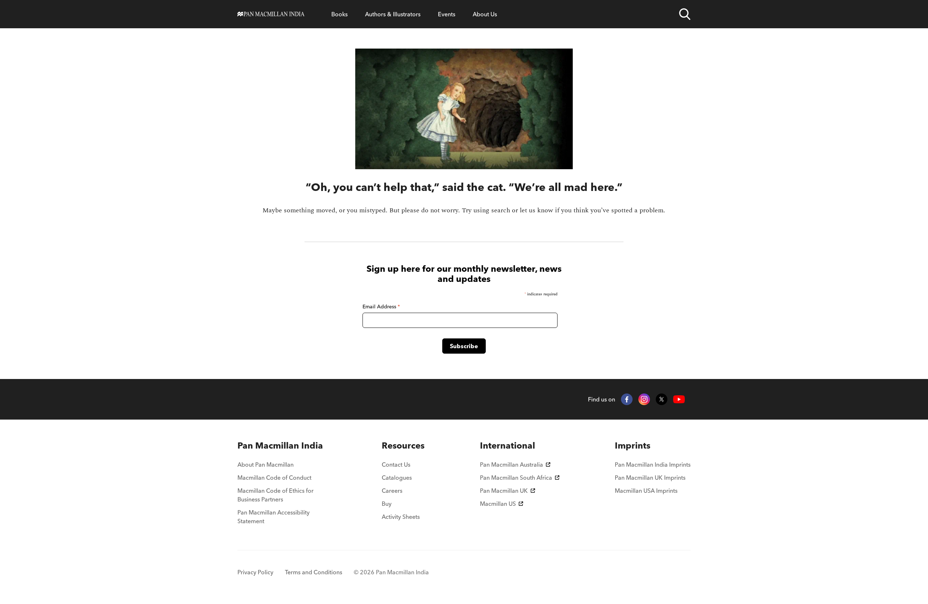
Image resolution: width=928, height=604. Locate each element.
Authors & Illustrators (392, 14)
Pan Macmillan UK (504, 490)
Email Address (381, 306)
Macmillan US (498, 503)
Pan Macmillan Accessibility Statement (273, 517)
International (507, 445)
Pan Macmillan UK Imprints (650, 477)
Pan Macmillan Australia (511, 464)
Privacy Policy (255, 572)
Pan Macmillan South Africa (516, 477)
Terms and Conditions (313, 572)
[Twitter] (661, 399)
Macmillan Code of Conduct (274, 477)
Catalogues (397, 477)
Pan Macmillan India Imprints (653, 464)
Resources (403, 445)
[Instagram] (644, 399)
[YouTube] (679, 399)
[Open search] (685, 14)
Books (339, 14)
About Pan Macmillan (265, 464)
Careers (392, 490)
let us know (536, 210)
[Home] (270, 14)
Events (446, 14)
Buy (387, 503)
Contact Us (396, 464)
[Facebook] (627, 399)
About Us (485, 14)
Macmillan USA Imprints (646, 490)
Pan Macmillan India (280, 445)
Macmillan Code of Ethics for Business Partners (275, 495)
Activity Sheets (401, 516)
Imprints (632, 445)
